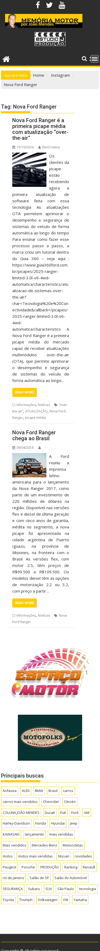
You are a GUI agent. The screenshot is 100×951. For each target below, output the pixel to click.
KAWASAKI (11, 834)
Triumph (26, 899)
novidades (83, 856)
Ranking (70, 867)
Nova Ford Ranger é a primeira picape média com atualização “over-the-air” (40, 129)
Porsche (28, 867)
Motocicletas (73, 845)
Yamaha (80, 899)
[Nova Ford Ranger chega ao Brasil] (29, 456)
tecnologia (87, 888)
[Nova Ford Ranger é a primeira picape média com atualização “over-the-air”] (29, 155)
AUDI (26, 790)
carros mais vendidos (20, 801)
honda (40, 823)
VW (65, 899)
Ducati (50, 812)
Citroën (70, 801)
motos (8, 856)
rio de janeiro (13, 877)
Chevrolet (51, 801)
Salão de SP (39, 877)
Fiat (63, 812)
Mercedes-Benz (44, 845)
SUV (48, 888)
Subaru (34, 888)
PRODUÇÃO (49, 867)
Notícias (44, 405)
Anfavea (10, 790)
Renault (89, 867)
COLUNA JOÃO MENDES (21, 812)
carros (68, 790)
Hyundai (58, 823)
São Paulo (65, 888)
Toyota (8, 899)
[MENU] (95, 59)
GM (86, 812)
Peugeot (9, 867)
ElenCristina (51, 147)
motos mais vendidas (35, 856)
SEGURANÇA (13, 888)
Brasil (53, 790)
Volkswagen (48, 899)
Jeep (73, 823)
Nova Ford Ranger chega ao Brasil (34, 435)
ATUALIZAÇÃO (36, 411)
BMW (39, 790)
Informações (26, 405)
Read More (24, 392)
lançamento (34, 834)
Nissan (63, 856)
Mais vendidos (14, 845)
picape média (35, 417)
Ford (74, 812)
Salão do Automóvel (70, 877)
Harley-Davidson (16, 823)
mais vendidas (61, 834)
